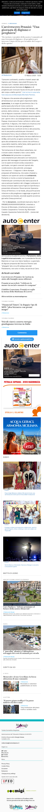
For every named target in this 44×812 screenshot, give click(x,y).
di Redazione (6, 75)
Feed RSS (5, 757)
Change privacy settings (8, 774)
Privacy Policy (6, 764)
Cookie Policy (5, 766)
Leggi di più (25, 13)
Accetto (17, 13)
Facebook (5, 753)
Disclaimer (5, 769)
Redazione (5, 771)
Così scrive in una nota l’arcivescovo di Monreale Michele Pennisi (21, 94)
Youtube (5, 755)
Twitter (5, 751)
